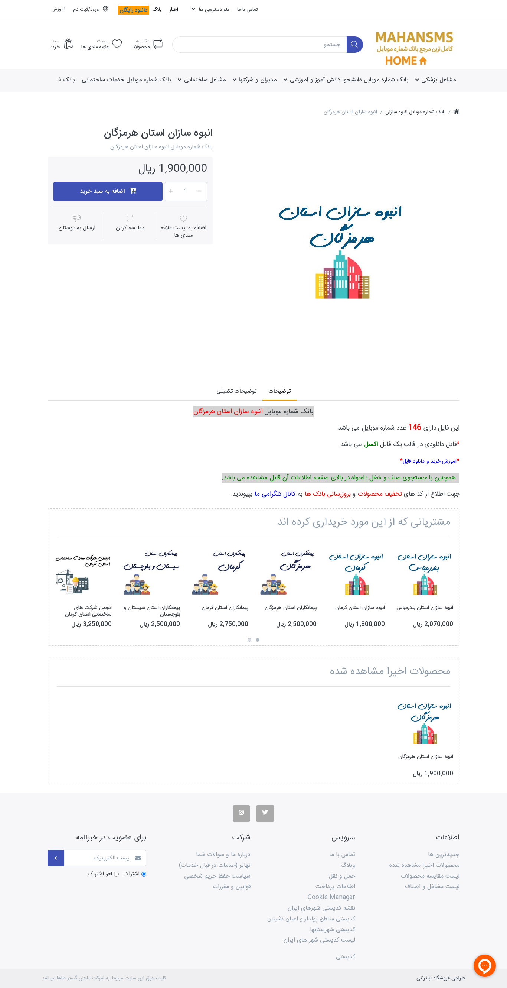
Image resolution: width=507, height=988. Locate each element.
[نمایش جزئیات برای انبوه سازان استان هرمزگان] (424, 720)
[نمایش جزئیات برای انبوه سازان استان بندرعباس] (424, 571)
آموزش (58, 9)
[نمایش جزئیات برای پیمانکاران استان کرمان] (220, 571)
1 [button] (257, 640)
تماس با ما (247, 10)
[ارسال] (56, 858)
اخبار (173, 10)
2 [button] (249, 640)
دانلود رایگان (133, 10)
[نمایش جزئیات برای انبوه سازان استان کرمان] (356, 571)
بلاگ (157, 10)
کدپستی (345, 957)
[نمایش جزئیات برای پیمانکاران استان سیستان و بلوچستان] (151, 571)
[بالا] (456, 112)
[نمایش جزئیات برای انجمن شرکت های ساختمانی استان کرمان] (83, 571)
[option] (341, 245)
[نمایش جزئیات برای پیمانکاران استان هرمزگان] (288, 571)
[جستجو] (355, 44)
